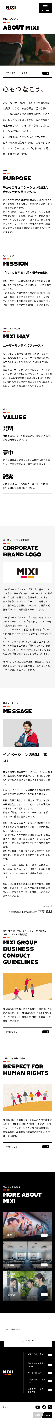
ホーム (5, 1329)
